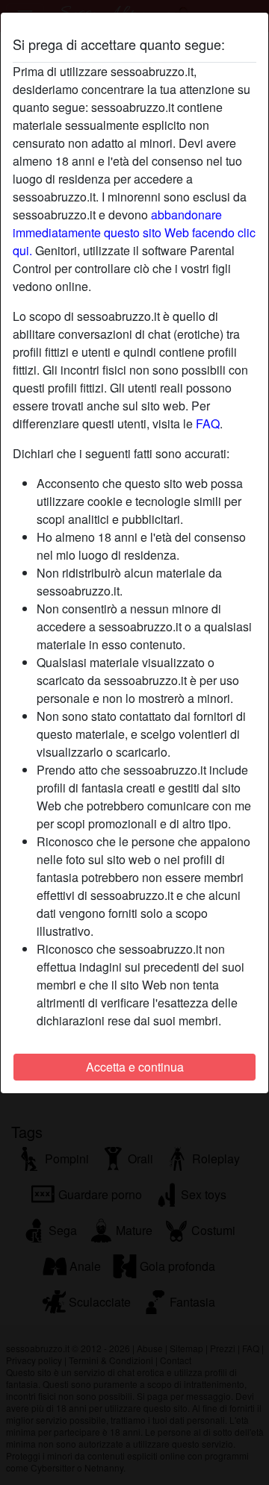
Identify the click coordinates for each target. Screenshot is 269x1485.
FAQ (208, 423)
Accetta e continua (135, 1066)
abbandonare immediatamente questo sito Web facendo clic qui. (134, 232)
